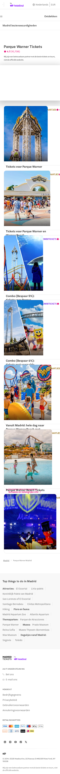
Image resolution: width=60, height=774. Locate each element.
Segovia (7, 640)
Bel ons (10, 674)
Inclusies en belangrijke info (23, 491)
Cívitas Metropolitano (39, 604)
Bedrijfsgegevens (12, 694)
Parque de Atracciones (32, 619)
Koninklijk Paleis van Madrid (18, 593)
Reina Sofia (9, 629)
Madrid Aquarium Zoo (14, 614)
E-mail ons (11, 679)
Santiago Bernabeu (13, 604)
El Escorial (21, 588)
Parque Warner (11, 624)
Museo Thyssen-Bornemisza (34, 629)
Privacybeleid (10, 699)
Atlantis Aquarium (39, 614)
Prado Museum (40, 624)
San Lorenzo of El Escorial (17, 598)
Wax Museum (10, 634)
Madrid (6, 560)
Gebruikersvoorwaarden (16, 705)
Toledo (18, 640)
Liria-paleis (37, 588)
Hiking (6, 609)
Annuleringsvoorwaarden (16, 710)
